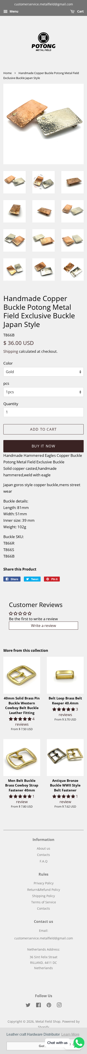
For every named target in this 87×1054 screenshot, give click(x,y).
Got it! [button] (43, 1046)
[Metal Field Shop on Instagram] (59, 1006)
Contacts (43, 855)
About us (43, 848)
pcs (6, 383)
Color (8, 363)
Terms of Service (43, 902)
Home (7, 73)
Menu (13, 11)
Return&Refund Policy (43, 889)
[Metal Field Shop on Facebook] (38, 1006)
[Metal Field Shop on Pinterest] (48, 1006)
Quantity (10, 403)
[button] (20, 718)
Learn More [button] (70, 1034)
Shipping (10, 351)
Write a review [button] (43, 625)
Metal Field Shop (47, 1021)
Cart (80, 11)
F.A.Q (44, 861)
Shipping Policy (43, 896)
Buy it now (44, 446)
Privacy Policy (44, 883)
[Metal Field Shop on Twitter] (28, 1006)
